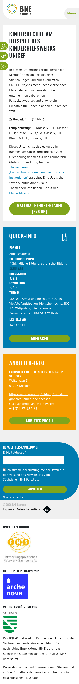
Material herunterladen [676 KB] (39, 209)
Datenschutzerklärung (29, 509)
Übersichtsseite (19, 193)
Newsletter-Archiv (13, 497)
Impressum (9, 509)
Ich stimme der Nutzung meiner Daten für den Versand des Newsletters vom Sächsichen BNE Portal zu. (33, 475)
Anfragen (39, 339)
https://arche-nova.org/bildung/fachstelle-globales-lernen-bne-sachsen (38, 396)
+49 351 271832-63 (23, 409)
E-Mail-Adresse (14, 453)
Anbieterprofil (39, 421)
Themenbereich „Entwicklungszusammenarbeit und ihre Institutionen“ (36, 173)
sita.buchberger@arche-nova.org (32, 404)
